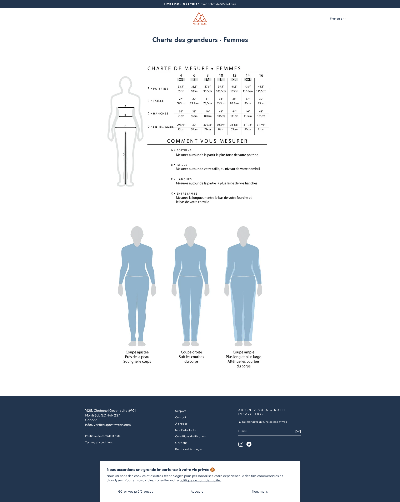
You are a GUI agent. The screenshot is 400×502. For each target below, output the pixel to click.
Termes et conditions (99, 442)
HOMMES (79, 18)
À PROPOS (101, 18)
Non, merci (260, 491)
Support (180, 411)
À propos (181, 423)
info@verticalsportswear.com (108, 425)
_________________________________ (110, 430)
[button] (338, 18)
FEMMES (59, 18)
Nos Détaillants (185, 430)
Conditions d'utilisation (190, 436)
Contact (180, 417)
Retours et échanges (188, 449)
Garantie (181, 443)
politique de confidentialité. (200, 480)
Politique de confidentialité (103, 436)
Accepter (198, 491)
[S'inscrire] (298, 431)
